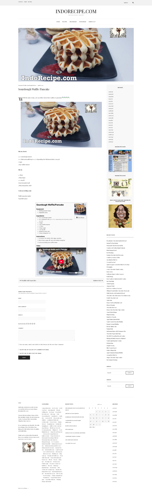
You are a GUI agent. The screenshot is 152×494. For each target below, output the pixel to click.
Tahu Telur (109, 300)
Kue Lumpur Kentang (112, 360)
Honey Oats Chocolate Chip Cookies (116, 310)
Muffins (54, 453)
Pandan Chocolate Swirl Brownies (115, 255)
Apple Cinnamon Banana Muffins (115, 353)
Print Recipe (81, 217)
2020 (110, 106)
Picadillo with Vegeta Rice (28, 280)
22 (96, 421)
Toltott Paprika (110, 283)
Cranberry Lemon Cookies (113, 257)
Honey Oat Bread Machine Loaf (114, 303)
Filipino (54, 430)
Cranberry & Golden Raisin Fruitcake (116, 248)
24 (102, 421)
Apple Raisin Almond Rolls (113, 319)
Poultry (44, 463)
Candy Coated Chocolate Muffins (115, 322)
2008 (110, 134)
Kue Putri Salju (110, 281)
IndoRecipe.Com (76, 11)
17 (102, 418)
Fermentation (45, 430)
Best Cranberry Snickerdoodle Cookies (116, 279)
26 (108, 421)
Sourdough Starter (31, 85)
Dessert (52, 422)
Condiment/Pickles (52, 420)
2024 (110, 96)
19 (108, 418)
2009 (110, 132)
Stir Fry (58, 473)
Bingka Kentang (110, 314)
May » (94, 427)
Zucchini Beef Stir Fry (112, 260)
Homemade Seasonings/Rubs (49, 438)
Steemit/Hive (48, 473)
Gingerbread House (56, 432)
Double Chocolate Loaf (112, 298)
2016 (110, 115)
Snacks (57, 469)
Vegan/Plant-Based (56, 477)
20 (90, 421)
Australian (50, 410)
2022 (110, 101)
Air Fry (54, 408)
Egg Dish (44, 428)
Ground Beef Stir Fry (112, 355)
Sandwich (44, 467)
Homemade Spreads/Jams (48, 440)
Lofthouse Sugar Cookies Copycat (115, 274)
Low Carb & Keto (47, 451)
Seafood (52, 467)
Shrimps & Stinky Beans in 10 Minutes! (116, 338)
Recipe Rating (22, 324)
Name (20, 298)
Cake (51, 414)
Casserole (47, 418)
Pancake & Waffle (22, 85)
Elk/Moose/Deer (54, 428)
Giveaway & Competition (49, 434)
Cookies (44, 422)
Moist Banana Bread (111, 250)
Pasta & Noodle (55, 457)
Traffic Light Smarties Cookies (114, 341)
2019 (110, 108)
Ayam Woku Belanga (112, 312)
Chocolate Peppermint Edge (114, 333)
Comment (20, 328)
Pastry (43, 459)
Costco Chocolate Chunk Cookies (115, 269)
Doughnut (49, 424)
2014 (110, 120)
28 (93, 424)
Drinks (57, 424)
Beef (50, 412)
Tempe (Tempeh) (56, 475)
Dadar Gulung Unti (111, 350)
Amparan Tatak (110, 286)
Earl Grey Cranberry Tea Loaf (114, 288)
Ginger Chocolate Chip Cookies (114, 357)
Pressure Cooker (54, 463)
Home (25, 1)
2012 (110, 125)
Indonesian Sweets (47, 447)
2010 (110, 130)
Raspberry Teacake (111, 317)
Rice (49, 465)
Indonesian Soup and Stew (52, 445)
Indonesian (73, 22)
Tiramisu (45, 477)
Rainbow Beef (97, 280)
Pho (50, 459)
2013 (110, 122)
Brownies (44, 414)
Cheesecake (56, 418)
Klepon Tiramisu (111, 305)
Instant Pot (58, 447)
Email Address (22, 306)
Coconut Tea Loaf (111, 262)
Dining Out (92, 22)
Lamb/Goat (59, 449)
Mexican (58, 451)
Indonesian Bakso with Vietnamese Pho (116, 331)
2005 (110, 142)
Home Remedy (54, 436)
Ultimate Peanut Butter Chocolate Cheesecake (118, 291)
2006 (110, 139)
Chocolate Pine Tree (112, 307)
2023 (110, 99)
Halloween (44, 436)
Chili (43, 420)
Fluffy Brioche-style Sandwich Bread (116, 293)
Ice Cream (54, 441)
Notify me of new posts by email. (31, 353)
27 (90, 424)
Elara (19, 488)
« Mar (90, 427)
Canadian (53, 416)
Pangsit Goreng (110, 345)
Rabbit (43, 465)
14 (93, 418)
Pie (54, 459)
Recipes (30, 1)
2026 (110, 92)
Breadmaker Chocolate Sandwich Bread (116, 241)
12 (108, 414)
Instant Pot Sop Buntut (112, 243)
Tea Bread (46, 475)
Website (20, 315)
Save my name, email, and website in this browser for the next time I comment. (42, 344)
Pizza (60, 459)
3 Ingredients (45, 408)
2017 (110, 113)
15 (96, 418)
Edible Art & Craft (54, 426)
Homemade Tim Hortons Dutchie (115, 245)
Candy (60, 416)
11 (105, 414)
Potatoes (55, 461)
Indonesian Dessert (57, 443)
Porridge (47, 461)
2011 (110, 127)
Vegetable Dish (49, 479)
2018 (110, 111)
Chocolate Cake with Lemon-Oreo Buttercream (118, 295)
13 (90, 418)
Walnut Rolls (110, 329)
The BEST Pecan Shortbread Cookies (116, 336)
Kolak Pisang (110, 276)
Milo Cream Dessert (111, 348)
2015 (110, 118)
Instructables (48, 449)
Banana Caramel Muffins (113, 324)
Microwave (46, 453)
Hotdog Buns (110, 343)
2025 (110, 94)
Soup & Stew (45, 471)
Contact (20, 1)
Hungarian (82, 22)
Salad (55, 465)
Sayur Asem (109, 272)
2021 (110, 103)
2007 (110, 137)
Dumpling (44, 426)
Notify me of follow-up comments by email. (34, 349)
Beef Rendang (110, 253)
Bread (57, 412)
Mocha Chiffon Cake (112, 326)
